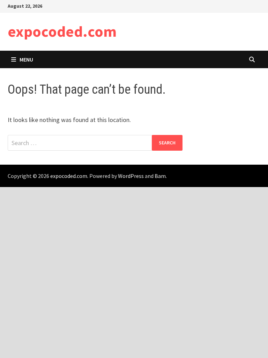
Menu (26, 59)
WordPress (131, 175)
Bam (160, 175)
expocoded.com (62, 31)
